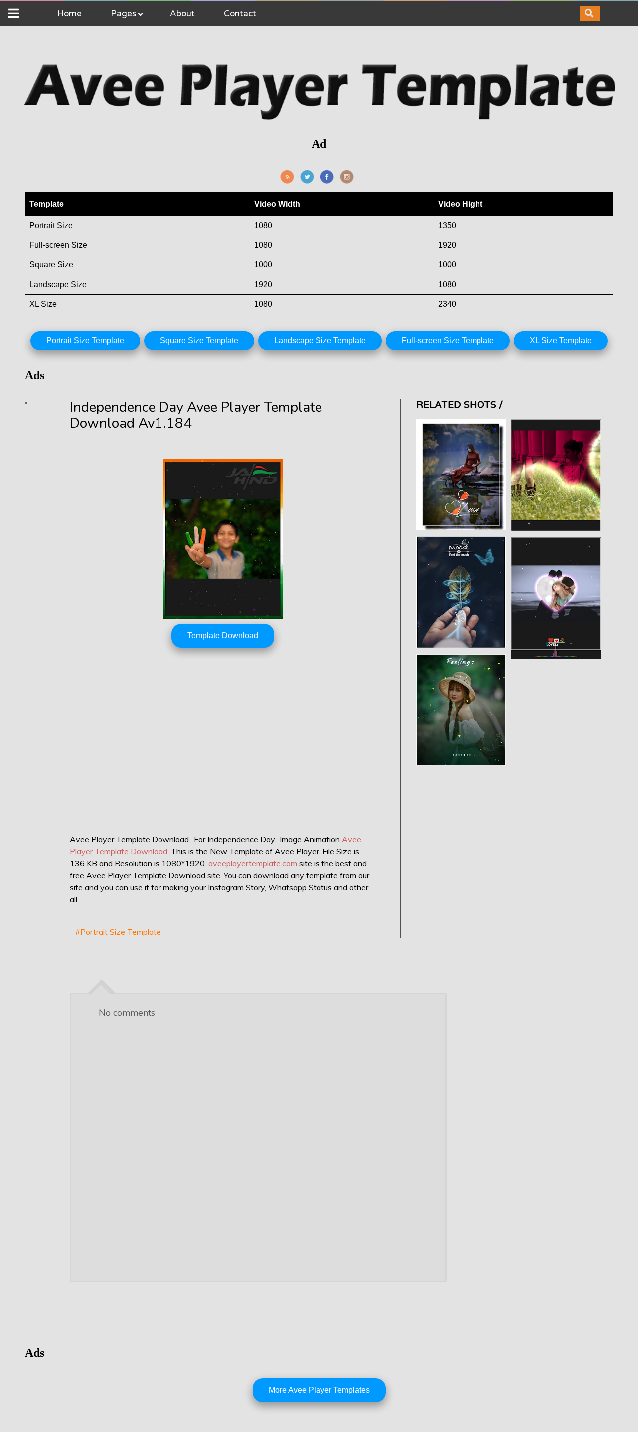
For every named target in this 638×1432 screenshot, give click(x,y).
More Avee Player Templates (319, 1390)
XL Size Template (561, 340)
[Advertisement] (222, 751)
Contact (240, 13)
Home (69, 13)
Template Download (222, 635)
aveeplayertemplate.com (252, 863)
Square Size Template (199, 340)
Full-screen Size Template (448, 340)
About (182, 13)
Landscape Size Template (320, 340)
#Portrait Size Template (118, 932)
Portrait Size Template (85, 340)
